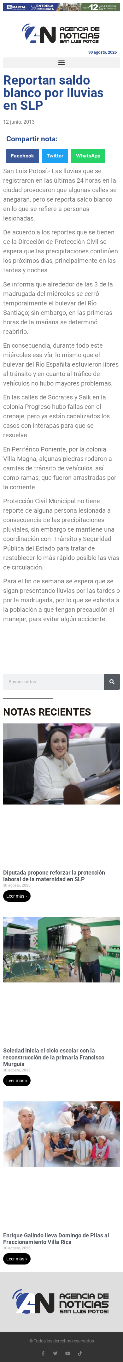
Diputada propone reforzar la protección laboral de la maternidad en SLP (54, 876)
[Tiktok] (80, 1353)
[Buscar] (112, 682)
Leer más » (16, 896)
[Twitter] (55, 1353)
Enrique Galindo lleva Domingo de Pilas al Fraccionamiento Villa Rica (56, 1239)
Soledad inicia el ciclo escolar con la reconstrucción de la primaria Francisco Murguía (53, 1057)
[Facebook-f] (43, 1353)
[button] (61, 62)
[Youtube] (67, 1353)
